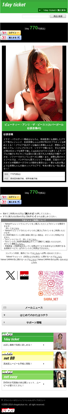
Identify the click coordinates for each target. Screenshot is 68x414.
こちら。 (34, 239)
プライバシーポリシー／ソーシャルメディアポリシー (24, 400)
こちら (16, 228)
